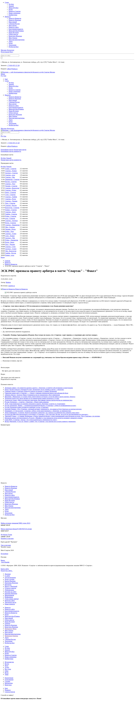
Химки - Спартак (11, 210)
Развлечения (9, 678)
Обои (6, 671)
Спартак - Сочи (10, 246)
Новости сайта (14, 27)
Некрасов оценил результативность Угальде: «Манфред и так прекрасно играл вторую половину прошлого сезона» (44, 418)
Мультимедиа (9, 662)
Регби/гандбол (13, 47)
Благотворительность (16, 29)
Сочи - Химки (10, 236)
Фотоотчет (10, 50)
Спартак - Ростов (11, 205)
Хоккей (11, 6)
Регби (11, 9)
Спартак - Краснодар (12, 188)
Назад (3, 257)
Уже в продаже (6, 545)
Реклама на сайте (10, 592)
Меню (3, 74)
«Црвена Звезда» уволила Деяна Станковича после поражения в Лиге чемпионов (32, 395)
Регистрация (5, 52)
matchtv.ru (11, 286)
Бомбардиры (13, 15)
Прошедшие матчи (20, 149)
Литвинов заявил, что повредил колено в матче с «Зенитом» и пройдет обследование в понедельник (39, 388)
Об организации (10, 577)
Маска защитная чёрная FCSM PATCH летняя (16, 529)
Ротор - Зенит (9, 242)
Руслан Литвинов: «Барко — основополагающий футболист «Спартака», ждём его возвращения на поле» (40, 405)
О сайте (7, 576)
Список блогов (10, 692)
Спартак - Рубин (10, 190)
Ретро (11, 43)
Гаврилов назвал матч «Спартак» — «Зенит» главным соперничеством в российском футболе (36, 393)
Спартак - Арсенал (11, 220)
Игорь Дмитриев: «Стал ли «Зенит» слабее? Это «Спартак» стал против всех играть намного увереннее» (40, 421)
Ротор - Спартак (10, 223)
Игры (6, 673)
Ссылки (7, 681)
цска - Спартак (10, 218)
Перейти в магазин (7, 538)
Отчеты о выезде (10, 588)
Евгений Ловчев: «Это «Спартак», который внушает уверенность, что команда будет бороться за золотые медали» (43, 409)
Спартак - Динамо (11, 201)
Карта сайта (5, 569)
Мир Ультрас (13, 38)
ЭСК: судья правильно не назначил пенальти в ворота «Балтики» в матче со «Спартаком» (35, 404)
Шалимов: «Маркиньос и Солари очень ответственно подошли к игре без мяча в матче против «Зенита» (40, 396)
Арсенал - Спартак (11, 173)
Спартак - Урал (10, 184)
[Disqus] (67, 453)
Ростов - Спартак (11, 181)
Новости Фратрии (15, 20)
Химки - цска (9, 255)
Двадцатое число (10, 602)
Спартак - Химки (11, 171)
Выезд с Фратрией (11, 586)
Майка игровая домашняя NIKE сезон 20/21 (15, 523)
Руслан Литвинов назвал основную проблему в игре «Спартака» (27, 407)
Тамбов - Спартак (11, 214)
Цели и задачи (9, 579)
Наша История (14, 32)
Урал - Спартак (10, 203)
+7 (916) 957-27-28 (13, 65)
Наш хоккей (13, 22)
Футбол (11, 4)
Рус (2, 76)
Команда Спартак (15, 11)
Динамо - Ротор (10, 229)
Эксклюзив (12, 45)
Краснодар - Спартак (12, 207)
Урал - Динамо (10, 244)
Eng (5, 76)
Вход (11, 52)
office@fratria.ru (12, 69)
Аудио (7, 667)
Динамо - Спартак (11, 186)
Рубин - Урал (9, 231)
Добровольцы (9, 590)
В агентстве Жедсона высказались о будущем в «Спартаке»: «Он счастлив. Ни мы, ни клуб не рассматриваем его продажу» (46, 414)
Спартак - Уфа (10, 177)
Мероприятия (9, 595)
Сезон (7, 2)
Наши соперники (14, 13)
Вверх (3, 560)
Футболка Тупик (6, 534)
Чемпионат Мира (10, 629)
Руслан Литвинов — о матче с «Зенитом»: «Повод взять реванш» (27, 402)
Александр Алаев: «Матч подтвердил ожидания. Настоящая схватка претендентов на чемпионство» (39, 400)
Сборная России (14, 24)
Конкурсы (8, 685)
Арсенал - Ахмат (10, 249)
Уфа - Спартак (10, 227)
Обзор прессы (13, 34)
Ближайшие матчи (7, 149)
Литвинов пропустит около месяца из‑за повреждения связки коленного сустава (32, 398)
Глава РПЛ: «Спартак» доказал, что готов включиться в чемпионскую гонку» (31, 420)
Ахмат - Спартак (10, 168)
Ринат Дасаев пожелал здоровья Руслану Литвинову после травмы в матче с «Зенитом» (34, 389)
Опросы (7, 623)
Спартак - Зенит (10, 212)
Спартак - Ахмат (10, 233)
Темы (6, 674)
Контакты (8, 584)
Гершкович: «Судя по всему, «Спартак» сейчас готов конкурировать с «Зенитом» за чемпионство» (38, 411)
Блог (6, 688)
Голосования (9, 679)
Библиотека (9, 683)
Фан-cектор (13, 25)
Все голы (8, 669)
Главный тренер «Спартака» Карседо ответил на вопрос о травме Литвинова (31, 391)
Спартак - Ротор (10, 199)
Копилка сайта (10, 600)
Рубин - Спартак (10, 216)
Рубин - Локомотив (11, 240)
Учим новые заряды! (12, 599)
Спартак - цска (10, 175)
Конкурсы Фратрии (15, 36)
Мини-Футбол (13, 8)
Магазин (4, 50)
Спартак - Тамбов (11, 197)
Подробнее (4, 554)
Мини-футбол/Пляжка (16, 31)
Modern (8, 282)
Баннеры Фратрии (11, 593)
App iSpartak (5, 562)
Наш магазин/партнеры (17, 39)
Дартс (11, 41)
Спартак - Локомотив (12, 225)
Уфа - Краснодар (10, 251)
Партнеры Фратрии (11, 583)
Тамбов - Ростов (10, 253)
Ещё (6, 79)
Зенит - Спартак (10, 192)
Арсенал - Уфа (10, 238)
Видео (7, 664)
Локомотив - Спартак (12, 179)
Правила (8, 690)
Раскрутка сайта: (7, 570)
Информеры (9, 597)
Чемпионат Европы (11, 636)
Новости (8, 16)
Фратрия (8, 574)
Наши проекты (10, 604)
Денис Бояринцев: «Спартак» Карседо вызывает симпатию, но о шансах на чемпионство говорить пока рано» (42, 412)
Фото (6, 665)
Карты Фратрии (10, 581)
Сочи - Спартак (10, 194)
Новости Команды (15, 18)
